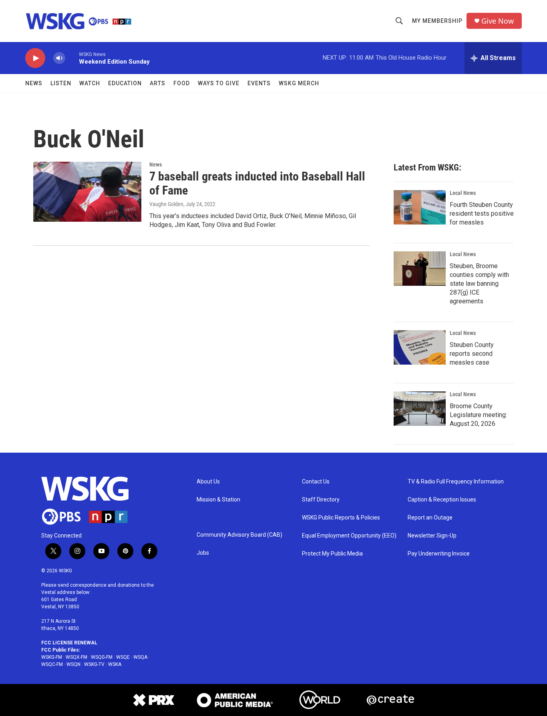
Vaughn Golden (166, 204)
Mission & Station (218, 500)
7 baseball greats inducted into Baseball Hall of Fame (257, 183)
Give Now (497, 21)
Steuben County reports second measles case (472, 353)
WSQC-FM (52, 664)
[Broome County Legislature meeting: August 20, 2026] (420, 408)
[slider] (72, 58)
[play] (35, 58)
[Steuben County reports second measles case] (420, 347)
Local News (463, 193)
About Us (208, 482)
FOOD (181, 83)
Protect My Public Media (332, 554)
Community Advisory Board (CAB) (239, 535)
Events (259, 83)
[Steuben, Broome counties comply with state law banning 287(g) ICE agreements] (420, 268)
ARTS (157, 83)
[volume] (59, 58)
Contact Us (316, 482)
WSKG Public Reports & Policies (341, 518)
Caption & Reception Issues (442, 500)
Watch (89, 83)
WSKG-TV (94, 664)
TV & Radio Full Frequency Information (456, 482)
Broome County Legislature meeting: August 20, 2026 (478, 414)
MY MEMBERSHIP (437, 21)
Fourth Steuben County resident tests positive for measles (482, 213)
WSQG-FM (102, 657)
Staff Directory (321, 500)
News (33, 83)
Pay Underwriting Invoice (439, 554)
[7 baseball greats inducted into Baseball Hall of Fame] (87, 192)
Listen (60, 83)
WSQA (140, 657)
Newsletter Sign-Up (432, 536)
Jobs (203, 553)
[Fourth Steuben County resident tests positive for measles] (420, 207)
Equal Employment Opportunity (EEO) (349, 536)
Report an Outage (430, 518)
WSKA (114, 664)
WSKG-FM (51, 657)
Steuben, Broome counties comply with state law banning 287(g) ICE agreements (479, 283)
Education (125, 83)
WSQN (73, 664)
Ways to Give (218, 83)
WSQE (123, 657)
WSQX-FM (76, 657)
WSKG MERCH (299, 83)
